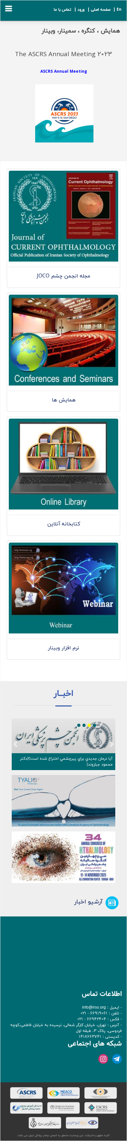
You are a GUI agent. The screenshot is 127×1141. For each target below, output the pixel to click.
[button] (15, 744)
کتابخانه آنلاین (63, 524)
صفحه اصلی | (98, 9)
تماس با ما (62, 9)
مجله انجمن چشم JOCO (63, 276)
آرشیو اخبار (88, 902)
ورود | (79, 9)
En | (116, 9)
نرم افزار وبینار (63, 648)
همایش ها (64, 400)
